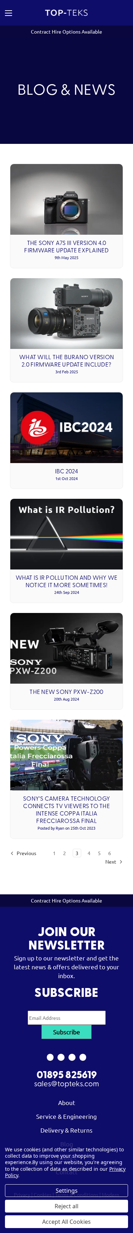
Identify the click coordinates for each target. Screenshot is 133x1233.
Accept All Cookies (66, 1222)
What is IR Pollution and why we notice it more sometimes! (67, 582)
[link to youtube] (72, 1057)
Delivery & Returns (66, 1130)
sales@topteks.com (66, 1084)
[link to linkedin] (82, 1057)
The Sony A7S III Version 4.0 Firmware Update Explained (66, 247)
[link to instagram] (61, 1057)
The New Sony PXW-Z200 (66, 692)
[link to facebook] (50, 1057)
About (66, 1102)
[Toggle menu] (17, 12)
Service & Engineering (66, 1116)
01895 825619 (67, 1076)
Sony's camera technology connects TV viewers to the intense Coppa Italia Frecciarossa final (66, 810)
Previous (26, 853)
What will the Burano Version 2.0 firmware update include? (66, 361)
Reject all (66, 1206)
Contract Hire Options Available (66, 31)
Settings (67, 1190)
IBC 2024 (66, 472)
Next (111, 861)
